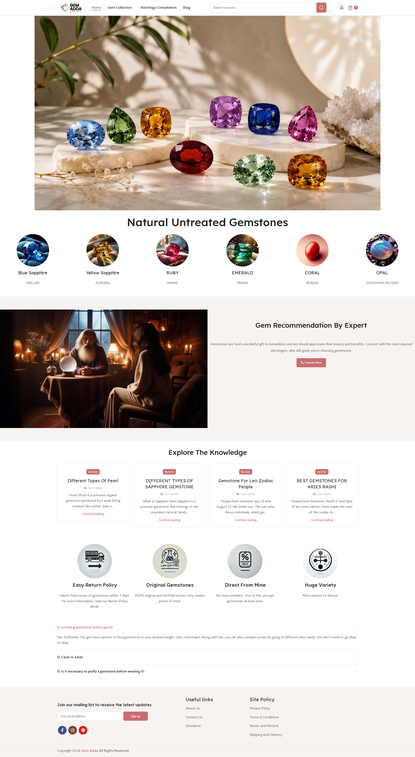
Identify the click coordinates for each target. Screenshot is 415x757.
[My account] (341, 7)
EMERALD (242, 272)
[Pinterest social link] (83, 730)
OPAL (382, 272)
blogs (93, 471)
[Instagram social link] (72, 730)
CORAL (312, 272)
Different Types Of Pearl (93, 480)
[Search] (321, 8)
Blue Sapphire (32, 272)
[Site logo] (72, 7)
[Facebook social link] (62, 730)
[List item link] (214, 708)
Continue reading (93, 514)
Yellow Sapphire (102, 272)
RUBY (172, 272)
